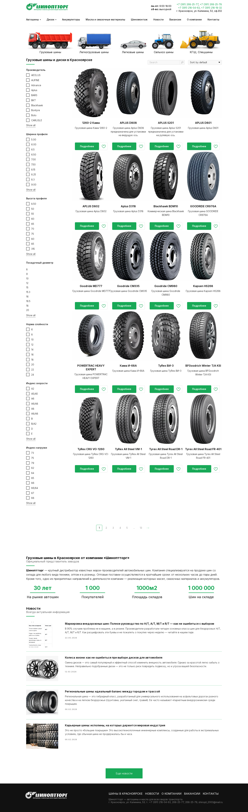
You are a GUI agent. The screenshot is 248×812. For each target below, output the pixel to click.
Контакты (213, 19)
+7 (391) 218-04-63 (189, 7)
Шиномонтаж (139, 19)
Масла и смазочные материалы (105, 19)
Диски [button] (50, 19)
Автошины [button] (32, 19)
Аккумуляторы (71, 19)
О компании (194, 19)
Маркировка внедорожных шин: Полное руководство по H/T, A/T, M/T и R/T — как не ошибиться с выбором (139, 623)
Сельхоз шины (163, 52)
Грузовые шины (50, 52)
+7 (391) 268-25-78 (211, 4)
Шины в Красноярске (126, 793)
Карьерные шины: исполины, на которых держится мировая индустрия (115, 725)
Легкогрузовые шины (94, 52)
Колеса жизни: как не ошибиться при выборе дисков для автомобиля (113, 657)
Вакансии (175, 19)
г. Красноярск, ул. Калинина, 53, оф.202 (199, 10)
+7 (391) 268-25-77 (187, 4)
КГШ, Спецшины (201, 52)
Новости (158, 19)
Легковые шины (133, 52)
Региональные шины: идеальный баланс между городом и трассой (112, 691)
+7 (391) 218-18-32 (211, 7)
